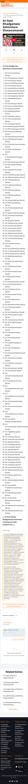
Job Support (4, 758)
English (7, 1)
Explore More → (14, 709)
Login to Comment (19, 639)
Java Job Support (6, 765)
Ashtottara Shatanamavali (10, 13)
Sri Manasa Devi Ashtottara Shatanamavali (19, 744)
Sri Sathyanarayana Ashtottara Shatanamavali (20, 726)
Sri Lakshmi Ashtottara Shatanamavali (19, 738)
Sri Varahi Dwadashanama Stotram (5, 730)
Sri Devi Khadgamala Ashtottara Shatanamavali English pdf (15, 60)
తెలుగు (2, 1)
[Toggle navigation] (25, 4)
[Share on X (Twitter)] (21, 49)
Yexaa (14, 777)
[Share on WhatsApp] (6, 49)
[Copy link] (14, 53)
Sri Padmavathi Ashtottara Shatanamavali (19, 732)
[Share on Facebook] (14, 49)
